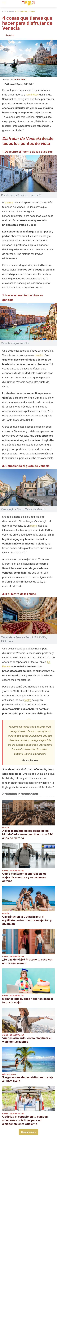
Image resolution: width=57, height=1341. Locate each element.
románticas (32, 94)
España (5, 828)
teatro (28, 700)
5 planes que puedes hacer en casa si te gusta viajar (27, 1000)
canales (39, 355)
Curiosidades (8, 11)
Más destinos (9, 1074)
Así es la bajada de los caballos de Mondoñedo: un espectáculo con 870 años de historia (27, 834)
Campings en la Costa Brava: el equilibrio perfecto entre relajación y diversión (27, 920)
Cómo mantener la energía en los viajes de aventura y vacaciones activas (24, 877)
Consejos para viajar (13, 871)
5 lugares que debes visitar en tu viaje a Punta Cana (27, 1079)
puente (9, 202)
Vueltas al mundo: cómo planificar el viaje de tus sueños (26, 1039)
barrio (34, 525)
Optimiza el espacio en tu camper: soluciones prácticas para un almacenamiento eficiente (25, 1120)
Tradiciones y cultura (25, 11)
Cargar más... (28, 1132)
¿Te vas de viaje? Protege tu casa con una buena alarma (27, 961)
